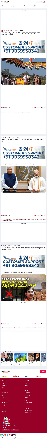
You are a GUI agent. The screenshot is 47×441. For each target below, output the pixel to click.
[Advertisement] (23, 19)
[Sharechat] (16, 435)
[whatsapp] (1, 435)
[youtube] (5, 435)
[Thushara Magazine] (27, 376)
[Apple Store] (6, 430)
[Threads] (14, 435)
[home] (5, 2)
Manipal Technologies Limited (19, 439)
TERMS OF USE (28, 413)
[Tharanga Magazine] (4, 376)
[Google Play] (15, 430)
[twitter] (12, 435)
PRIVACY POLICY (28, 411)
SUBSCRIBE (42, 371)
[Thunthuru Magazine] (38, 376)
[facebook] (3, 435)
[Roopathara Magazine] (16, 376)
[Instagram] (10, 435)
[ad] (24, 46)
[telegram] (7, 435)
